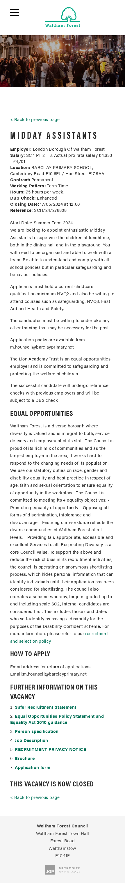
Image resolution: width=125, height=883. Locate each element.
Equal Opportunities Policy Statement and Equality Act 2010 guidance (57, 719)
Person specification (37, 731)
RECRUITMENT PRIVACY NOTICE (50, 749)
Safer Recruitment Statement (45, 707)
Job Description (31, 740)
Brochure (25, 758)
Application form (32, 767)
